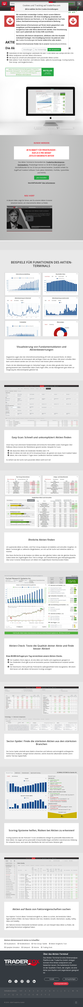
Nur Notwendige (40, 50)
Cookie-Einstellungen (27, 40)
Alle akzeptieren (54, 50)
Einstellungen (27, 50)
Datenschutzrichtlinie (58, 44)
